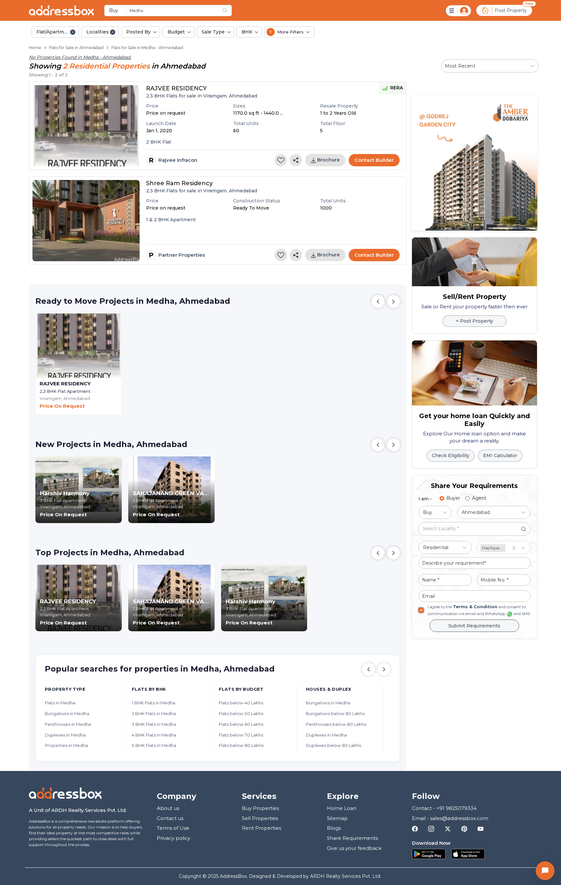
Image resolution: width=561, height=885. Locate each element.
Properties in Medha (66, 745)
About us (168, 808)
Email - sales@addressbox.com (450, 818)
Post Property (511, 10)
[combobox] (186, 10)
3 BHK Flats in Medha (154, 724)
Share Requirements (352, 838)
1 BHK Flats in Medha (153, 702)
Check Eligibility (450, 455)
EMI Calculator (500, 455)
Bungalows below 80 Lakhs (335, 713)
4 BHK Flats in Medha (154, 735)
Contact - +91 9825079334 (444, 808)
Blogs (334, 828)
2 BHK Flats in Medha (154, 713)
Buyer (453, 498)
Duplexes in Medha (65, 735)
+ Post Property (474, 321)
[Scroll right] (384, 669)
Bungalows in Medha (67, 713)
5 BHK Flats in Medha (154, 745)
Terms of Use (173, 828)
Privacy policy (173, 838)
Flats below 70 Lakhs (241, 735)
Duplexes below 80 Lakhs (333, 745)
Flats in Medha (60, 702)
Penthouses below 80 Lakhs (336, 724)
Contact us (170, 818)
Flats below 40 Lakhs (241, 702)
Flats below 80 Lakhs (241, 745)
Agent (479, 498)
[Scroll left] (368, 669)
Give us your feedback (354, 848)
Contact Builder (374, 160)
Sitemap (337, 818)
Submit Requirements (474, 625)
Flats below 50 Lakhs (241, 713)
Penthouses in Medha (68, 724)
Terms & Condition (475, 606)
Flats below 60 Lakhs (241, 724)
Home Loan (341, 808)
